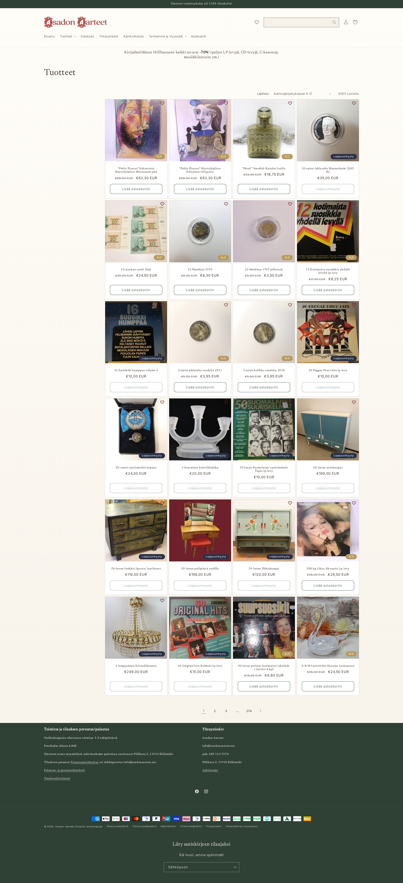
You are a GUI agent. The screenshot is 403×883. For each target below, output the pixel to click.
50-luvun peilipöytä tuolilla (200, 568)
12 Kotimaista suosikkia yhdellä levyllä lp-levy (328, 271)
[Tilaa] (234, 867)
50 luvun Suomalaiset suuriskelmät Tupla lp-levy (264, 469)
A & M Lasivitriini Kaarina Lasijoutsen (327, 666)
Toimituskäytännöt (57, 778)
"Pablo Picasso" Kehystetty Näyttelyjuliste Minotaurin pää (136, 170)
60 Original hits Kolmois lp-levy (200, 666)
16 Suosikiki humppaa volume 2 (136, 370)
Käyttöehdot (168, 826)
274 (249, 711)
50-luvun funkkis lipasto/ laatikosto (136, 568)
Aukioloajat (210, 770)
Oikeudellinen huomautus (242, 826)
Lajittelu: (263, 93)
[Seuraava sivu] (260, 710)
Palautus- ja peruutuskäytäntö (64, 770)
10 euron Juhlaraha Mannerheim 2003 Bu (328, 170)
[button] (67, 36)
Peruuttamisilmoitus (84, 762)
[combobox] (301, 22)
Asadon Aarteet (65, 826)
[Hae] (334, 22)
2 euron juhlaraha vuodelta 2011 (200, 370)
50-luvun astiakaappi (328, 467)
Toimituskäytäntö (191, 826)
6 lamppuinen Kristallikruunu (136, 666)
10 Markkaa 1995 (200, 269)
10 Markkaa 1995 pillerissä (264, 269)
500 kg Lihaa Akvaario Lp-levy (328, 568)
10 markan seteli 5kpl (136, 269)
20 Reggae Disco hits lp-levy (328, 370)
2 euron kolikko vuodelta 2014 (264, 370)
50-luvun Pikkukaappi (264, 568)
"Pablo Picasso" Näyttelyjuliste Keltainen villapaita (200, 170)
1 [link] (203, 711)
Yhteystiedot (214, 826)
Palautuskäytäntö (117, 826)
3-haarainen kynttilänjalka (200, 467)
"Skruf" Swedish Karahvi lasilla (264, 168)
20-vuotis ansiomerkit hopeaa (136, 467)
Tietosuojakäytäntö (145, 826)
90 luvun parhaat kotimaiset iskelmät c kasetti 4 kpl (264, 668)
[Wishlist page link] (257, 22)
